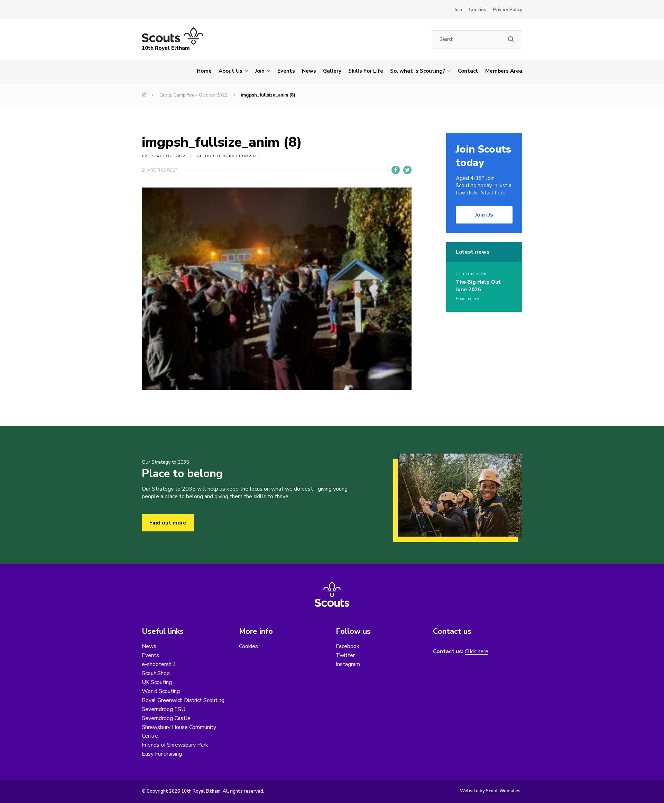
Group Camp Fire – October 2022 (193, 95)
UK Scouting (157, 682)
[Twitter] (407, 170)
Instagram (348, 664)
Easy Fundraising (162, 754)
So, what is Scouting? (417, 70)
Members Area (503, 70)
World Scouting (161, 691)
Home (204, 70)
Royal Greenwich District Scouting (183, 700)
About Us (230, 70)
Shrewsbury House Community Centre (179, 731)
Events (286, 70)
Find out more (167, 523)
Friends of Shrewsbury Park (175, 745)
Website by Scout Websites (490, 791)
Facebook (347, 646)
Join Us (484, 215)
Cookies (477, 10)
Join (458, 10)
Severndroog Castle (166, 718)
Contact (468, 70)
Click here (476, 652)
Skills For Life (365, 70)
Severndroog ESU (163, 709)
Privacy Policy (507, 10)
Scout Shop (156, 673)
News (309, 70)
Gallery (332, 70)
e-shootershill (159, 664)
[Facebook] (395, 170)
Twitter (345, 655)
